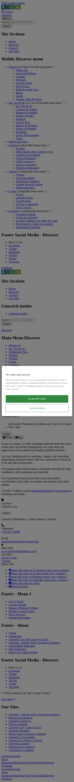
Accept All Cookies (37, 399)
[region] (37, 391)
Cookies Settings (37, 408)
